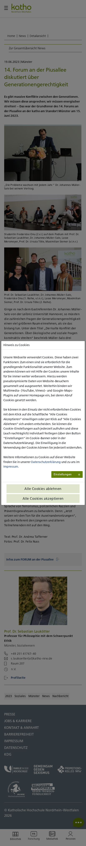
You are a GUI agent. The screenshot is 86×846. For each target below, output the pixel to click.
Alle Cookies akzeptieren (43, 498)
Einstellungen (63, 474)
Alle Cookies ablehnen (43, 489)
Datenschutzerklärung (46, 462)
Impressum (10, 466)
